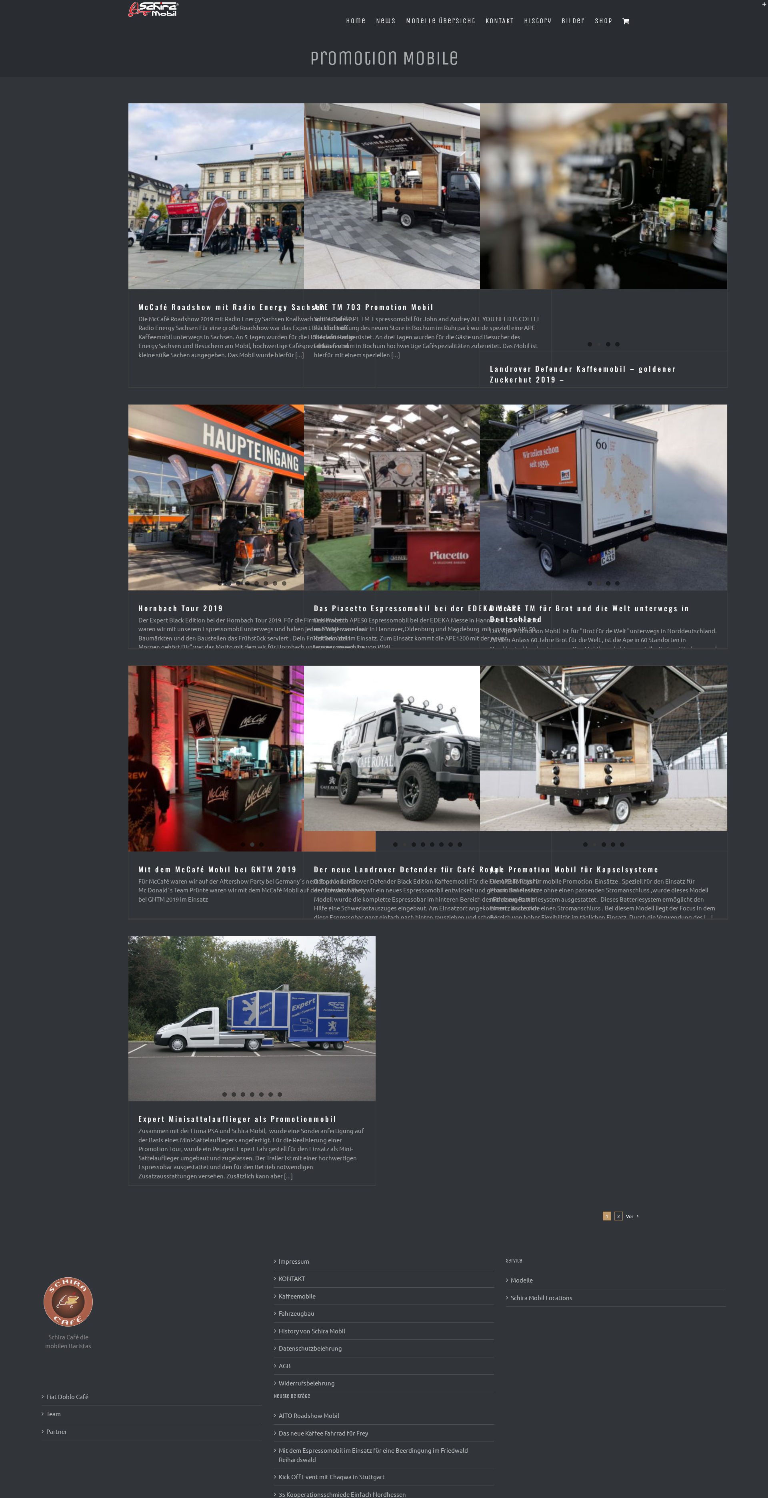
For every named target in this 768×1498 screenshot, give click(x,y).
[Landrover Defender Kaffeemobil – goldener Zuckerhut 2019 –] (603, 196)
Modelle (522, 1280)
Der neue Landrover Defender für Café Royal (408, 869)
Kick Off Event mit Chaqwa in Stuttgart (332, 1476)
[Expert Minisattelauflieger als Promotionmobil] (252, 1018)
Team (53, 1413)
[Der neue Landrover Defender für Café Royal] (427, 748)
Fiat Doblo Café (67, 1396)
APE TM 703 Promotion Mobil (374, 307)
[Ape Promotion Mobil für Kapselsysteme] (603, 748)
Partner (56, 1431)
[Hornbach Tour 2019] (252, 497)
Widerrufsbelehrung (307, 1383)
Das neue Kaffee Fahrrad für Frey (323, 1433)
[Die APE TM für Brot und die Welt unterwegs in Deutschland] (603, 497)
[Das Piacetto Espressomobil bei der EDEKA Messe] (427, 497)
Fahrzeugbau (296, 1313)
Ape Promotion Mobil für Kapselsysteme (574, 869)
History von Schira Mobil (312, 1331)
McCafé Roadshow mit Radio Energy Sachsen (232, 307)
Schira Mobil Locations (541, 1297)
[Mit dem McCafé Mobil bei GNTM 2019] (252, 759)
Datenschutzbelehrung (310, 1348)
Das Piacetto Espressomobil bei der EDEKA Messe (418, 608)
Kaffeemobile (297, 1296)
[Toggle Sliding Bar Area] (761, 7)
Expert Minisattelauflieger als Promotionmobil (237, 1118)
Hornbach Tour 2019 (181, 608)
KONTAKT (292, 1278)
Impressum (294, 1261)
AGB (285, 1365)
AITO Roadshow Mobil (309, 1415)
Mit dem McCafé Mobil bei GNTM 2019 (217, 869)
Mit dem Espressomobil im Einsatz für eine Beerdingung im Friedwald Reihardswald (373, 1454)
